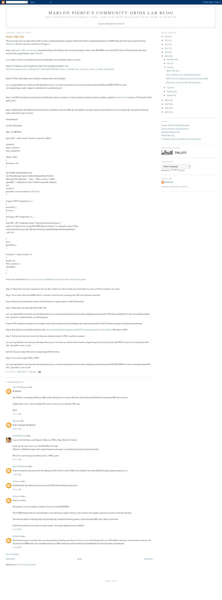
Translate (181, 170)
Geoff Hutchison (19, 435)
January (170, 95)
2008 (167, 100)
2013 (167, 40)
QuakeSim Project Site (170, 132)
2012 (167, 44)
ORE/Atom (10, 44)
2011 (167, 48)
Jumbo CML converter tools (26, 50)
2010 (167, 52)
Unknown (17, 481)
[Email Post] (39, 372)
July (169, 63)
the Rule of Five (121, 97)
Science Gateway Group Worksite (175, 128)
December (171, 59)
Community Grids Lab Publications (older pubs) (181, 139)
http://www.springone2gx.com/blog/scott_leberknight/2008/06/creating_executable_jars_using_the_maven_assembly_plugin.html (60, 69)
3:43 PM (17, 547)
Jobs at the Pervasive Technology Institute (183, 74)
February (171, 91)
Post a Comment (12, 554)
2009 (167, 56)
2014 (167, 36)
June (169, 67)
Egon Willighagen (20, 387)
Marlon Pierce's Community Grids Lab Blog (111, 12)
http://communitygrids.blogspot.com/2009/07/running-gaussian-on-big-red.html (79, 329)
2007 (167, 104)
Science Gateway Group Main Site (175, 125)
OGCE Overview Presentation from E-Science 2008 (187, 78)
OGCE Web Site (167, 135)
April (169, 87)
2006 (167, 108)
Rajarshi (16, 420)
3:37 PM (17, 529)
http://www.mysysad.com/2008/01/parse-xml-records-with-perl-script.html (55, 279)
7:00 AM (17, 474)
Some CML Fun (172, 70)
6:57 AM (17, 459)
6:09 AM (17, 428)
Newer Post (10, 558)
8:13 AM (17, 489)
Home (79, 558)
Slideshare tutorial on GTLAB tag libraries (183, 82)
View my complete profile (174, 187)
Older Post (148, 558)
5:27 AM (17, 413)
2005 (167, 112)
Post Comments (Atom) (26, 564)
